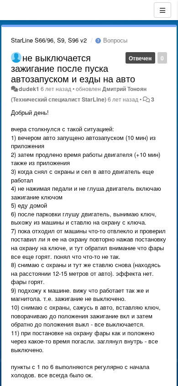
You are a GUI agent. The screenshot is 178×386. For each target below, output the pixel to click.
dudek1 (29, 89)
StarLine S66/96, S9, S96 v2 (49, 40)
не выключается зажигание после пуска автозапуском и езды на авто (73, 68)
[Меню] (162, 10)
